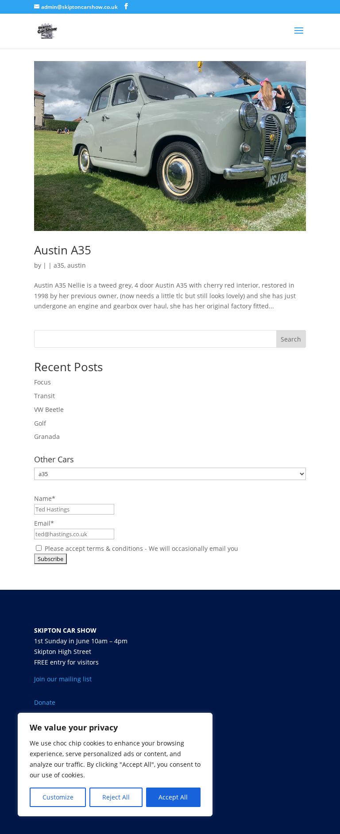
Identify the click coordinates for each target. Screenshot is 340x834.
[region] (115, 764)
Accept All (173, 797)
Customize (57, 797)
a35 (59, 265)
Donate (44, 702)
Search (291, 339)
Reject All (116, 797)
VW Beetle (49, 409)
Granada (47, 436)
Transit (44, 396)
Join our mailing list (63, 679)
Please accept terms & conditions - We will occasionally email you (140, 548)
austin (76, 265)
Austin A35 (62, 250)
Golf (40, 423)
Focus (42, 382)
